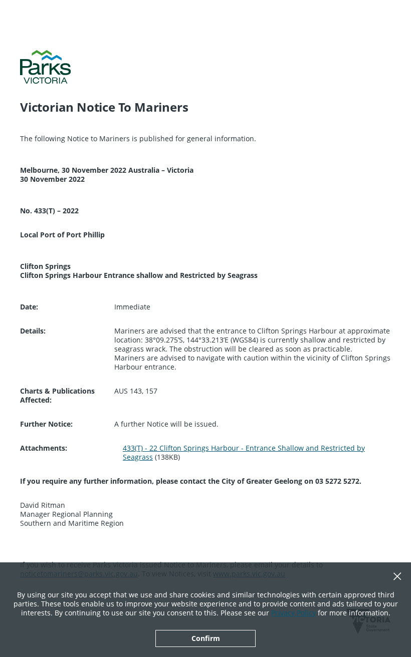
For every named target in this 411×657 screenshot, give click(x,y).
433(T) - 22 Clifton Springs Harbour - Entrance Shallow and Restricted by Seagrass (244, 452)
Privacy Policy (293, 612)
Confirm (205, 638)
